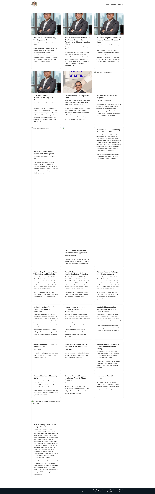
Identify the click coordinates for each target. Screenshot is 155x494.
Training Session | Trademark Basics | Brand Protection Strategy (107, 347)
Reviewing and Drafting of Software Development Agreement (75, 309)
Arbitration (94, 492)
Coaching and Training (99, 490)
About (89, 490)
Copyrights (44, 429)
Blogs (35, 42)
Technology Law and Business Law (42, 288)
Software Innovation (101, 148)
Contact (120, 4)
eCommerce (37, 431)
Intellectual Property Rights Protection (109, 138)
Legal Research (111, 492)
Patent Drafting (52, 42)
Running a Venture (47, 445)
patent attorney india (42, 42)
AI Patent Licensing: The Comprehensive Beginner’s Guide (44, 98)
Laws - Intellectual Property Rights (77, 100)
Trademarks (85, 492)
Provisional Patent (114, 146)
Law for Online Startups (52, 437)
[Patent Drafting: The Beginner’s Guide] (77, 82)
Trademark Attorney (114, 353)
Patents (35, 44)
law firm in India (114, 140)
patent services (100, 146)
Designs (50, 429)
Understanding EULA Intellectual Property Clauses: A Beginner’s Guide (108, 40)
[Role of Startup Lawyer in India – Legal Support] (46, 411)
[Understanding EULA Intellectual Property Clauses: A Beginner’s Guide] (109, 24)
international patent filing (102, 140)
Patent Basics (113, 490)
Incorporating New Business (47, 431)
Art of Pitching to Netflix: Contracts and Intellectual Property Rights (106, 309)
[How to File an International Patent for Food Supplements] (77, 187)
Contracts (102, 492)
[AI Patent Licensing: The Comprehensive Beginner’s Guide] (46, 82)
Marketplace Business (47, 441)
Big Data (36, 429)
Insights (113, 4)
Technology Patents (109, 150)
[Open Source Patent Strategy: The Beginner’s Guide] (46, 24)
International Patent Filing (106, 376)
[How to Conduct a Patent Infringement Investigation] (46, 138)
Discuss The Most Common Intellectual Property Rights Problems (75, 378)
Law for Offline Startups (40, 437)
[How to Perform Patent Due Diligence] (109, 82)
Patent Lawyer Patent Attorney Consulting (110, 144)
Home (107, 4)
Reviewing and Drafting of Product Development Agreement (44, 309)
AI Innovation (99, 100)
